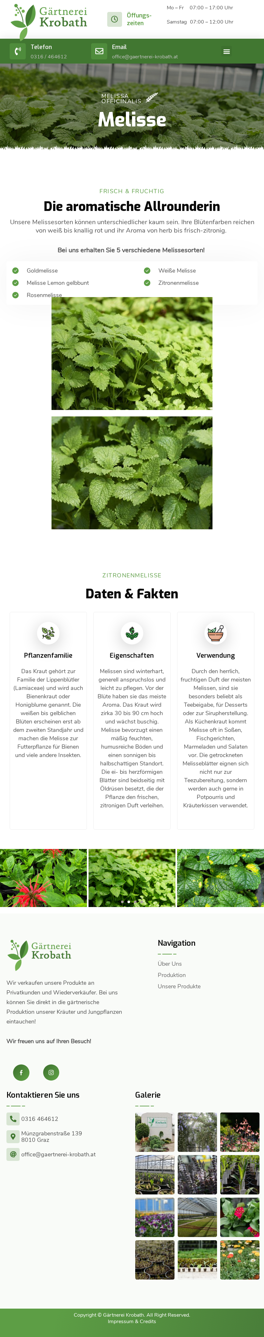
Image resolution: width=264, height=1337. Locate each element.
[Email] (99, 51)
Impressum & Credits (132, 1321)
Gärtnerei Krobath (123, 1315)
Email (119, 47)
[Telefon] (18, 51)
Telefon (41, 47)
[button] (226, 51)
